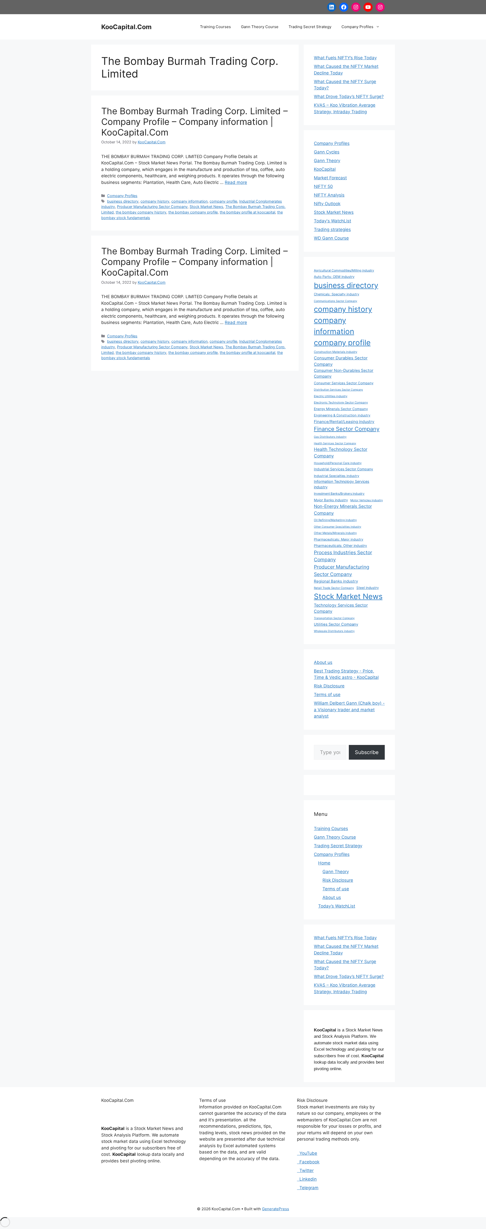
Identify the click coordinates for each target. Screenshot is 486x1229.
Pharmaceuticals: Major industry (338, 539)
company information (189, 201)
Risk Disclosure (329, 685)
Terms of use (327, 694)
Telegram (307, 1187)
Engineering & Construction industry (342, 415)
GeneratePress (275, 1208)
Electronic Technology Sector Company (341, 402)
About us (323, 662)
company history (154, 201)
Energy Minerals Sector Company (341, 409)
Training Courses (215, 26)
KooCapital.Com (126, 27)
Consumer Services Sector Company (343, 383)
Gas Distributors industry (330, 436)
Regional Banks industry (336, 581)
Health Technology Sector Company (340, 452)
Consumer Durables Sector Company (341, 361)
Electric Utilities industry (330, 396)
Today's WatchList (332, 220)
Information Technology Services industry (341, 484)
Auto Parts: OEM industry (334, 277)
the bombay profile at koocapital (247, 212)
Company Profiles (357, 26)
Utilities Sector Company (336, 624)
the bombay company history (141, 212)
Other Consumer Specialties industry (337, 526)
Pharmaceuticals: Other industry (340, 545)
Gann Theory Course (259, 26)
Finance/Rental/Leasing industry (344, 421)
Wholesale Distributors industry (334, 631)
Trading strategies (332, 229)
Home (324, 863)
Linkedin (307, 1179)
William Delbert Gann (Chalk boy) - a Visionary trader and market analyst (349, 710)
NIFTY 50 (323, 186)
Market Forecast (330, 177)
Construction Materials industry (335, 352)
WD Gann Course (331, 238)
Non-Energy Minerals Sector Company (343, 509)
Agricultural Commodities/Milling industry (344, 270)
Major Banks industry (331, 500)
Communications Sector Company (335, 301)
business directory (122, 201)
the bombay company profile (193, 212)
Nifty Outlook (327, 203)
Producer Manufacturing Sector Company (152, 206)
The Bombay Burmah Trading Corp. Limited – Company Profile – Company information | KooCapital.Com (194, 122)
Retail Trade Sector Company (334, 588)
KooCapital (325, 169)
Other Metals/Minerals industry (335, 533)
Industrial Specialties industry (336, 476)
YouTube (307, 1153)
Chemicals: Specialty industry (336, 294)
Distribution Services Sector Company (338, 389)
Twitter (305, 1170)
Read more (236, 182)
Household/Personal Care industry (337, 463)
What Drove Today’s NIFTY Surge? (349, 96)
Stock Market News (206, 206)
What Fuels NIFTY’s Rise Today (345, 57)
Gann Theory (327, 160)
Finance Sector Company (346, 429)
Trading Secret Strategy (310, 26)
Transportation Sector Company (334, 618)
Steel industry (367, 588)
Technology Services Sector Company (341, 608)
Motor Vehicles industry (366, 500)
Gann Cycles (326, 152)
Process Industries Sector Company (343, 556)
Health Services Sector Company (335, 443)
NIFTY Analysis (329, 195)
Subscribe (367, 752)
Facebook (308, 1161)
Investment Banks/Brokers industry (339, 493)
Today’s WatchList (336, 906)
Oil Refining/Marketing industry (335, 520)
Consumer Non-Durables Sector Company (343, 373)
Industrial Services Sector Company (343, 469)
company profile (223, 201)
